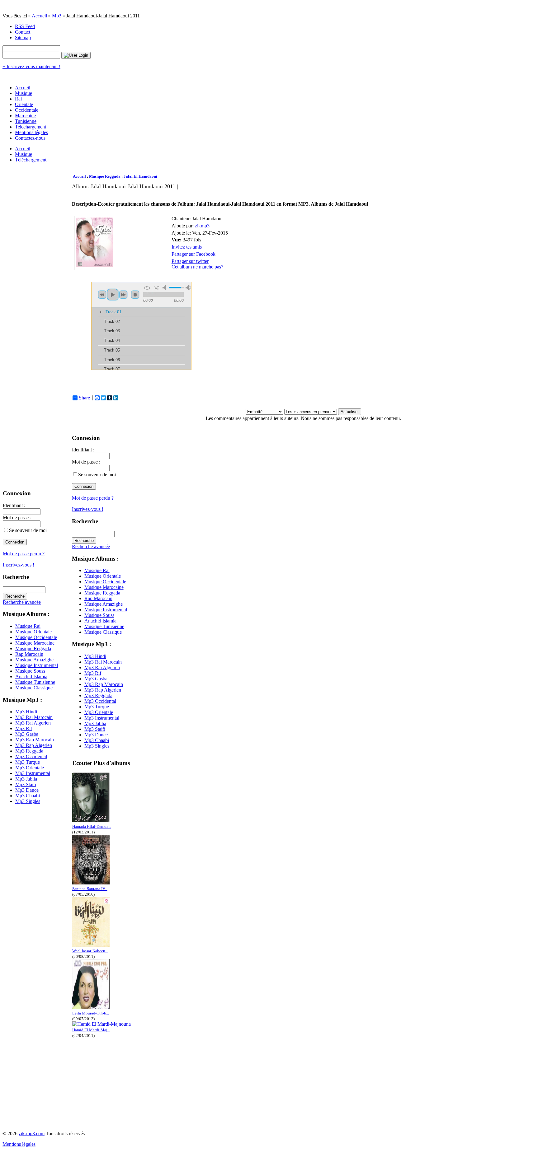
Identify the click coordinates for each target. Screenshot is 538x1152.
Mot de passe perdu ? (24, 553)
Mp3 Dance (27, 790)
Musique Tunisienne (35, 682)
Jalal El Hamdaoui (140, 176)
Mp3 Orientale (29, 767)
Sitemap (23, 37)
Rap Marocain (29, 654)
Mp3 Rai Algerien (33, 722)
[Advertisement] (185, 192)
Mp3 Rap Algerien (33, 745)
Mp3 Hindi (26, 711)
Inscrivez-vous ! (18, 564)
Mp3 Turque (27, 762)
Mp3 (56, 15)
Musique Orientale (33, 631)
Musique (23, 93)
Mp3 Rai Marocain (34, 717)
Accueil (39, 15)
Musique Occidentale (36, 637)
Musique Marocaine (34, 643)
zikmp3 (202, 225)
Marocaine (25, 115)
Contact (22, 32)
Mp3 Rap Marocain (34, 739)
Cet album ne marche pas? (197, 266)
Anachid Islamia (31, 676)
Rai (18, 98)
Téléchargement (30, 159)
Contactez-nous (30, 138)
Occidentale (26, 110)
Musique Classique (34, 687)
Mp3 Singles (27, 801)
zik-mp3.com (32, 1133)
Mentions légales (31, 132)
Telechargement (30, 126)
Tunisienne (25, 121)
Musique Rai (27, 626)
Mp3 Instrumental (32, 773)
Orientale (24, 104)
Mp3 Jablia (26, 778)
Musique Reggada (33, 648)
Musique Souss (30, 671)
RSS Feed (25, 26)
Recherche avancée (22, 602)
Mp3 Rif (23, 728)
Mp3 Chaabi (27, 795)
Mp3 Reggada (29, 750)
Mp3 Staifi (25, 784)
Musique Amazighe (34, 659)
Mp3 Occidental (31, 756)
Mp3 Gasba (26, 734)
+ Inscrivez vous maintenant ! (31, 66)
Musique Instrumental (36, 665)
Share (84, 397)
